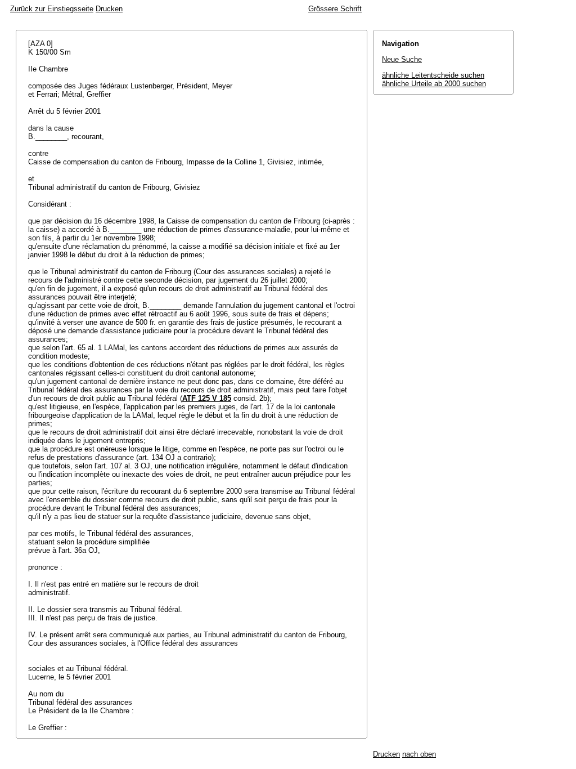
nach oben (419, 754)
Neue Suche (402, 59)
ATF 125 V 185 (206, 398)
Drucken (109, 9)
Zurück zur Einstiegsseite (51, 9)
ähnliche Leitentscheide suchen (433, 75)
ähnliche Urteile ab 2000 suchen (434, 83)
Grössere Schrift (335, 9)
